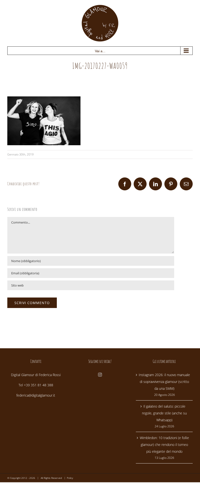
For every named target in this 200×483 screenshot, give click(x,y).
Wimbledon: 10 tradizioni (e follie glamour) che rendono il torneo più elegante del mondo (164, 444)
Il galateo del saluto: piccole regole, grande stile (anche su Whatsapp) (164, 413)
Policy (70, 478)
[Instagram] (100, 375)
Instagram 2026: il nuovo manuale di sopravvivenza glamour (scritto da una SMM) (164, 381)
